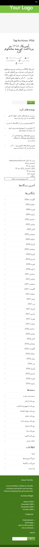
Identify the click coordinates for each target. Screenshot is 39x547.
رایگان (32, 176)
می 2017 (31, 304)
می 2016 (31, 363)
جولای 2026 (30, 204)
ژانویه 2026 (30, 214)
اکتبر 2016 (31, 339)
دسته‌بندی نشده (29, 396)
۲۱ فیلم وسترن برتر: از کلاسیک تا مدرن (20, 123)
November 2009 (27, 507)
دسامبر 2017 (30, 274)
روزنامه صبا (30, 431)
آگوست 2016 (29, 348)
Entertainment (28, 520)
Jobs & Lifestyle (27, 528)
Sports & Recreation (25, 525)
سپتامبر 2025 (30, 234)
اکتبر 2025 (31, 229)
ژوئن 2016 (31, 358)
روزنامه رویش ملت (27, 421)
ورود (33, 453)
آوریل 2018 (30, 254)
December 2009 (27, 504)
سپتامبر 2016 (30, 343)
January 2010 (28, 501)
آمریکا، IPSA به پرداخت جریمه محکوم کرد (19, 48)
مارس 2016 (30, 373)
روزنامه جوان (30, 416)
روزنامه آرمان (30, 401)
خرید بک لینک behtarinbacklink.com (22, 160)
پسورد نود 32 (30, 166)
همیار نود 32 (30, 171)
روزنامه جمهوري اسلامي (26, 406)
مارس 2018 (30, 259)
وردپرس (31, 468)
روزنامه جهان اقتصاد (27, 411)
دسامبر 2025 (30, 219)
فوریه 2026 (30, 209)
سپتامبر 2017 (30, 284)
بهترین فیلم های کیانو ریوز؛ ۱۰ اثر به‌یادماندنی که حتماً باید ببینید (23, 146)
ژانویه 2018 (30, 269)
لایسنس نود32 (30, 163)
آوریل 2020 (30, 244)
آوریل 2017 (30, 309)
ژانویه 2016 (30, 383)
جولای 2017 (30, 294)
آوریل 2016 (30, 368)
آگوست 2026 (29, 199)
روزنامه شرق (30, 426)
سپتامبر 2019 (30, 249)
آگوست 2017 (29, 289)
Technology (29, 522)
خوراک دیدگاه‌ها (29, 463)
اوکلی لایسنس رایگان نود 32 (25, 168)
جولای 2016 (30, 353)
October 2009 (28, 509)
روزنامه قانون (30, 436)
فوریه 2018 (30, 264)
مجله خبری (25, 60)
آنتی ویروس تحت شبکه (19, 179)
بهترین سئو (31, 173)
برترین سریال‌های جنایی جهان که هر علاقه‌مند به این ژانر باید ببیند (21, 116)
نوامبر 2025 (30, 224)
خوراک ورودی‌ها (29, 458)
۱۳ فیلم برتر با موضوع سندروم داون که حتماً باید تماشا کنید (22, 129)
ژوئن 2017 (31, 299)
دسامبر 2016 (30, 329)
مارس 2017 (30, 314)
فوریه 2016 (30, 378)
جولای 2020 (30, 239)
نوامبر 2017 (30, 279)
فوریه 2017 (30, 319)
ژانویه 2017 (30, 324)
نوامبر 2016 (30, 334)
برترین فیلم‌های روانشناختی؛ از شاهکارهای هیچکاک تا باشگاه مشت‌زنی (23, 138)
